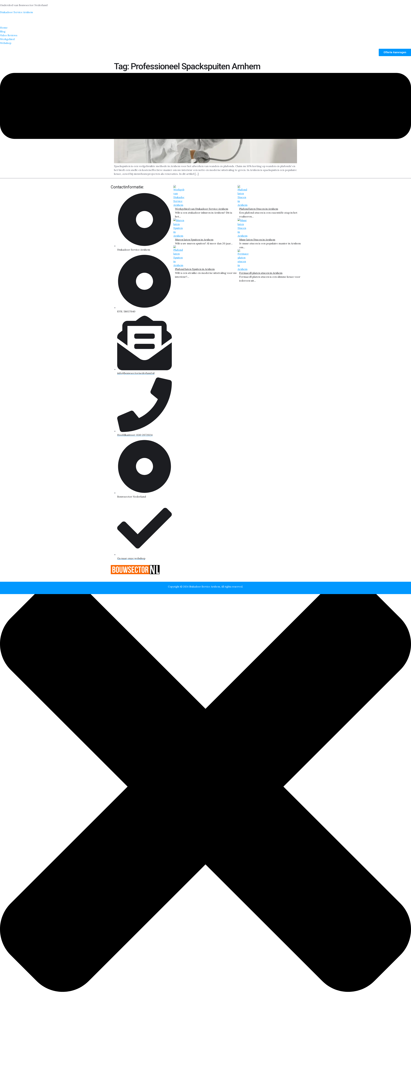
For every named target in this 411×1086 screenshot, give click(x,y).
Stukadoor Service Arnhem (16, 12)
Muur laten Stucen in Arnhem (257, 239)
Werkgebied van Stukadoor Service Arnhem (201, 208)
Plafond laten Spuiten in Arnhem (195, 269)
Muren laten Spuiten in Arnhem (194, 239)
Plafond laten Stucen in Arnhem (258, 208)
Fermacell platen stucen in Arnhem (260, 273)
